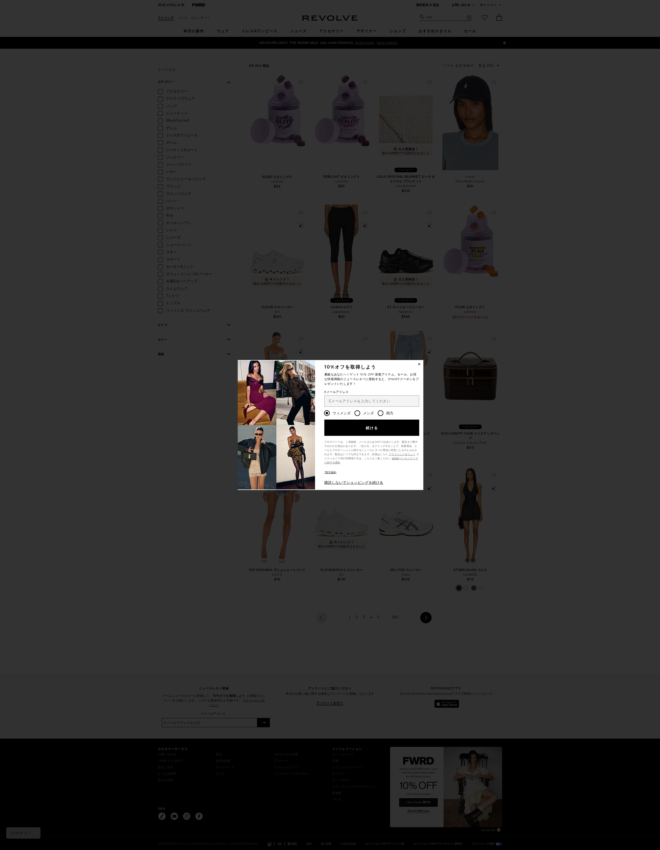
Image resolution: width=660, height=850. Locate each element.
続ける (372, 428)
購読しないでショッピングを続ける (353, 482)
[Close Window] (419, 364)
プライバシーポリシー (402, 454)
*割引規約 (330, 472)
